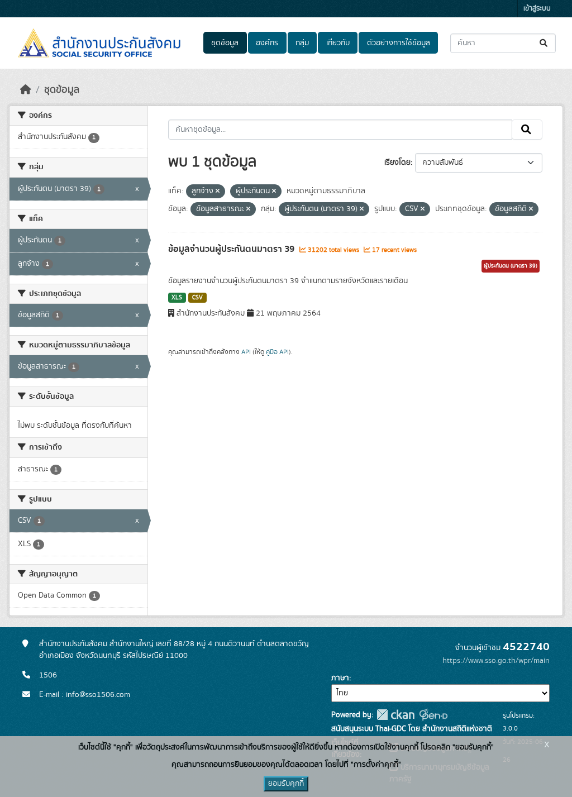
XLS (176, 297)
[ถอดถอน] (218, 191)
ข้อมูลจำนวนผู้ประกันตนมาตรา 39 (232, 249)
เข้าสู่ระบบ (537, 8)
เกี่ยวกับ (338, 43)
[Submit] (544, 43)
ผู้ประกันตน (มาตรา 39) (510, 266)
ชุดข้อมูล (225, 43)
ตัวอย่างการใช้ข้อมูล (398, 43)
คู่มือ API (277, 352)
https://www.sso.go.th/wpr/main (496, 660)
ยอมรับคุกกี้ (286, 783)
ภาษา (340, 678)
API (246, 352)
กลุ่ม (302, 43)
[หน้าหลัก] (25, 90)
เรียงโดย (397, 162)
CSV (197, 297)
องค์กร (267, 43)
